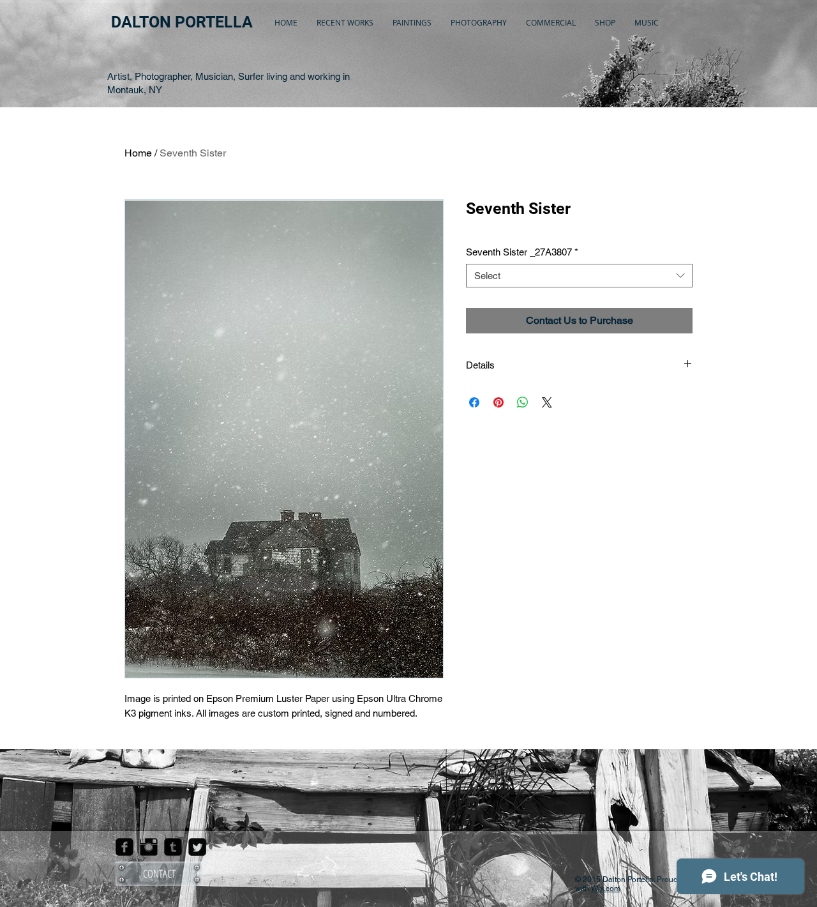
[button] (345, 22)
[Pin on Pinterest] (498, 402)
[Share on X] (547, 402)
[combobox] (579, 276)
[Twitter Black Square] (197, 847)
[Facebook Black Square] (124, 847)
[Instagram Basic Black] (149, 847)
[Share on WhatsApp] (522, 402)
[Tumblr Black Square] (173, 847)
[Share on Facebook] (474, 402)
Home (138, 153)
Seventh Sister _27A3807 (522, 252)
